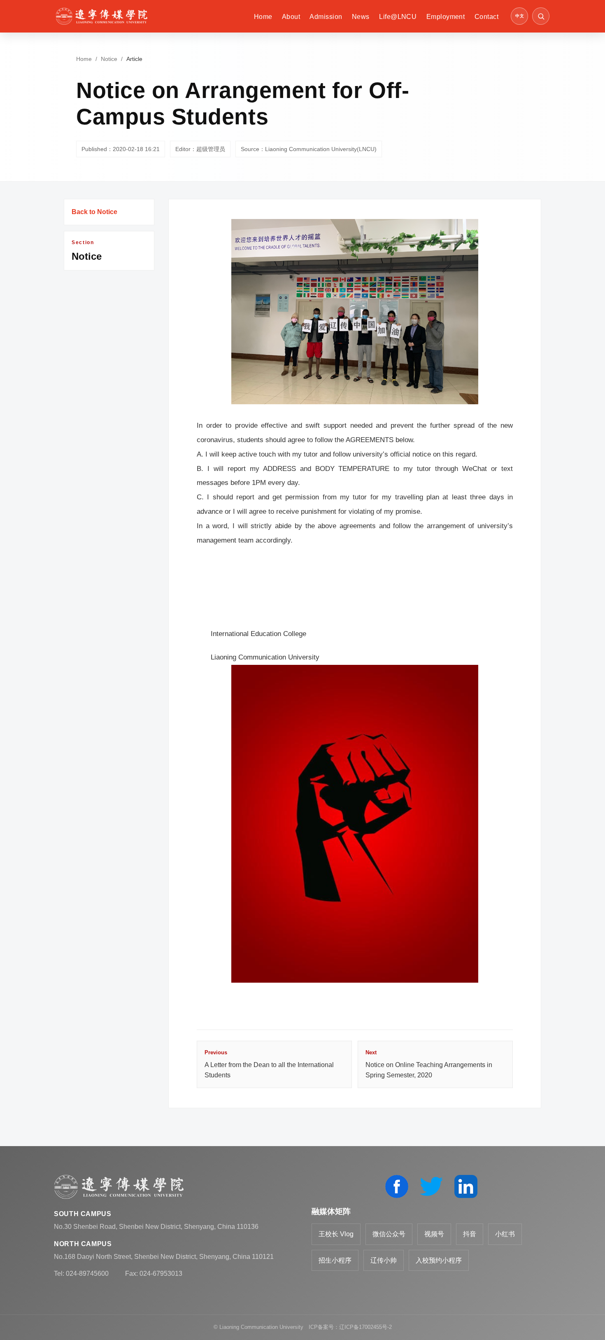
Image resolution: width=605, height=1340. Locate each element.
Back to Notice (94, 211)
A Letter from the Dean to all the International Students (269, 1064)
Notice (109, 59)
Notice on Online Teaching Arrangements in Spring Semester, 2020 (428, 1064)
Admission (325, 16)
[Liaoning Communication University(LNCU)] (101, 16)
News (361, 16)
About (291, 16)
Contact (486, 16)
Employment (445, 16)
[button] (540, 16)
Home (263, 16)
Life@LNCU (398, 16)
